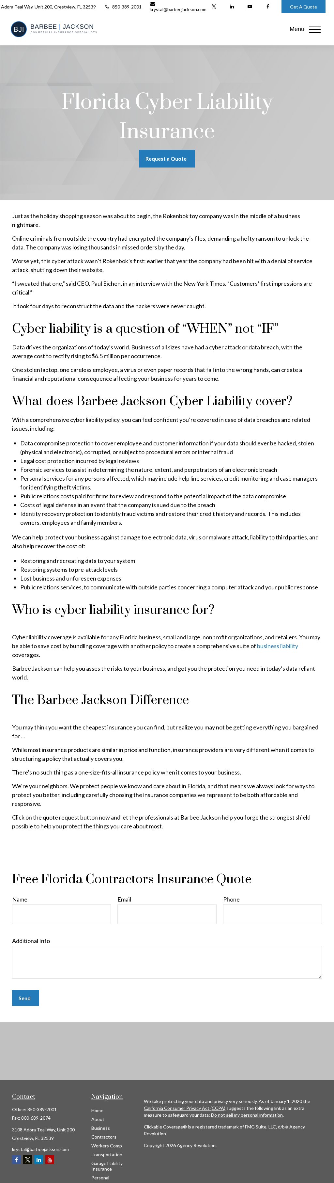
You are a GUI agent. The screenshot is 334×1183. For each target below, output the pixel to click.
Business (100, 1128)
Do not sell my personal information (247, 1115)
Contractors (103, 1137)
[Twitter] (213, 6)
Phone (231, 899)
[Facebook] (267, 6)
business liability (277, 645)
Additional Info (31, 940)
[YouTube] (249, 6)
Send (25, 998)
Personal (100, 1177)
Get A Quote (303, 6)
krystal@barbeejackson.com (178, 9)
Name (19, 899)
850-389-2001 (127, 6)
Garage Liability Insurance (107, 1166)
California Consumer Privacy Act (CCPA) (184, 1108)
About (97, 1119)
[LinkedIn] (231, 6)
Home (97, 1110)
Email (124, 899)
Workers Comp (106, 1145)
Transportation (106, 1154)
